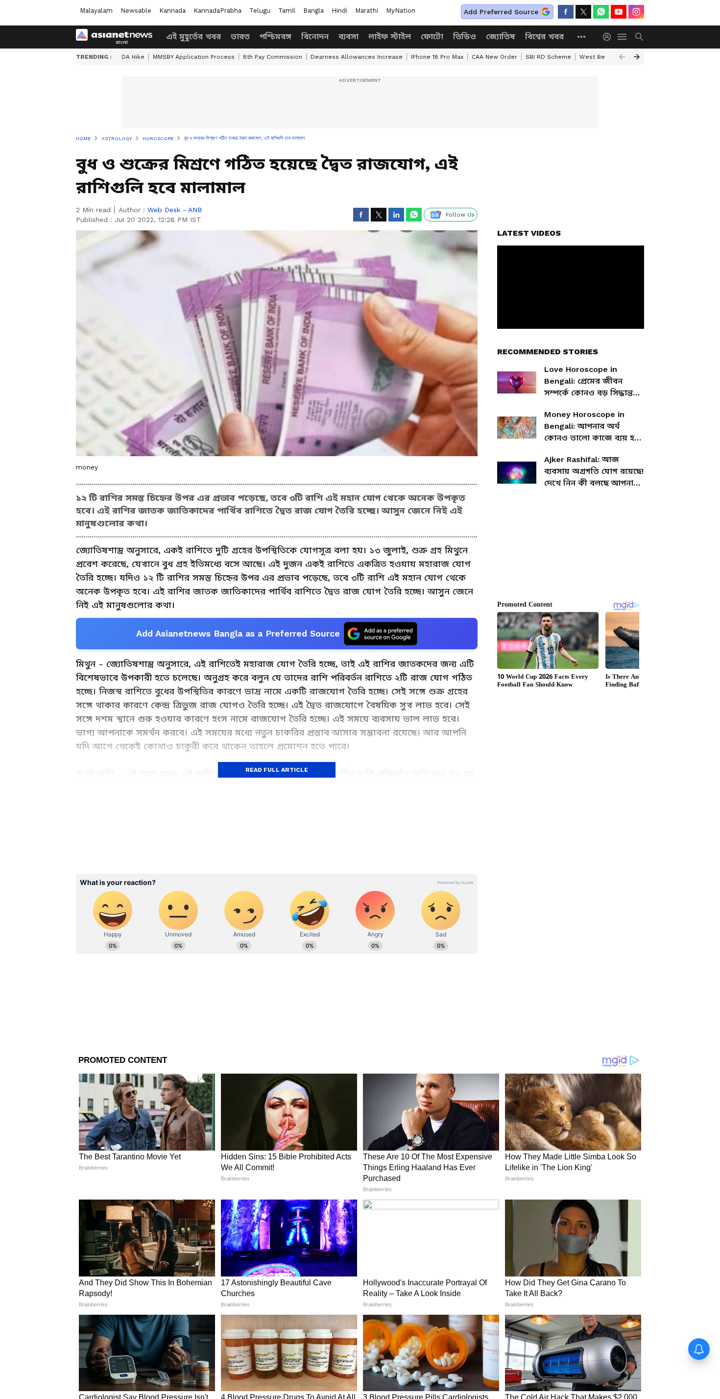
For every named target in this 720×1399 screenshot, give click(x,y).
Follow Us (460, 214)
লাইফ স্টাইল (389, 36)
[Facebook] (566, 12)
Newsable (135, 10)
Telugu (259, 10)
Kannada (172, 10)
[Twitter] (583, 12)
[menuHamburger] (622, 37)
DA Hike (132, 56)
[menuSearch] (639, 37)
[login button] (609, 36)
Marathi (366, 10)
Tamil (286, 10)
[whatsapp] (601, 12)
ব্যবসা (348, 36)
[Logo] (117, 36)
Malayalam (96, 10)
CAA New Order (494, 56)
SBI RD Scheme (548, 56)
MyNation (400, 10)
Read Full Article (276, 769)
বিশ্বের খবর (544, 36)
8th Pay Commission (272, 56)
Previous (622, 56)
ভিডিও (464, 36)
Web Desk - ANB (174, 210)
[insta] (636, 12)
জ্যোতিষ (500, 36)
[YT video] (618, 12)
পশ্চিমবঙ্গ (275, 36)
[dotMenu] (581, 36)
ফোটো (432, 36)
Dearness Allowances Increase (357, 56)
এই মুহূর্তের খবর (193, 36)
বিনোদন (315, 36)
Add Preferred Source (501, 12)
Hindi (339, 10)
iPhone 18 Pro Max (437, 56)
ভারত (240, 36)
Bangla (313, 10)
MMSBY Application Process (194, 56)
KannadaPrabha (217, 10)
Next (636, 56)
